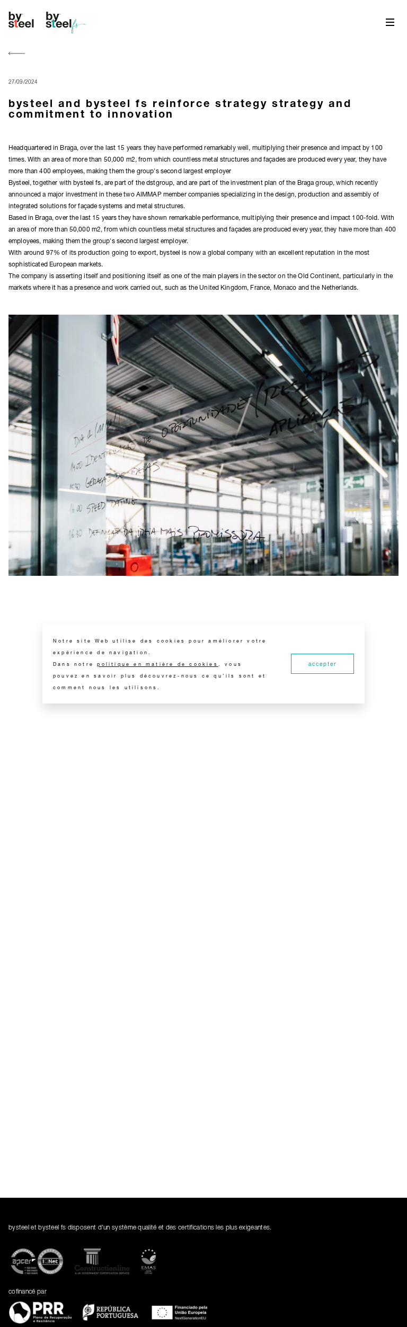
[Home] (48, 22)
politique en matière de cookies (157, 664)
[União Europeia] (180, 1314)
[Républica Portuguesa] (110, 1314)
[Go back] (16, 54)
